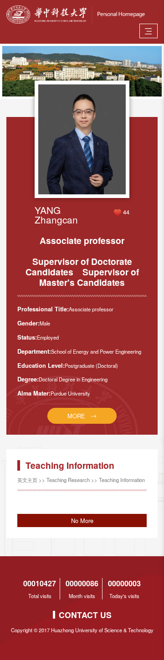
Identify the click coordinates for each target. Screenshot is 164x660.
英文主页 (27, 479)
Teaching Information (122, 479)
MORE (76, 415)
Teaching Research (68, 479)
